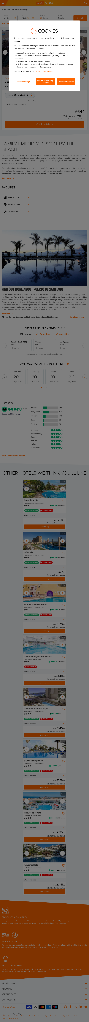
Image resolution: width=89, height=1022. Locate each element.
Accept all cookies (66, 81)
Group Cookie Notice (43, 71)
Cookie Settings (23, 81)
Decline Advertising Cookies (45, 81)
